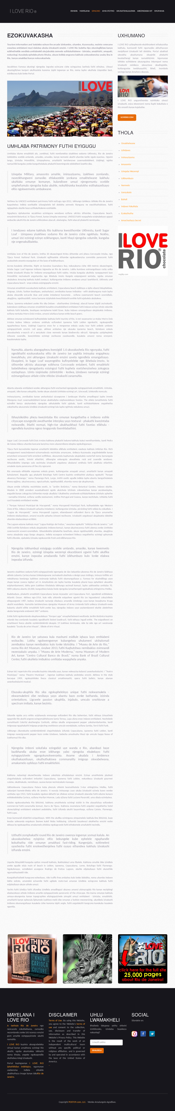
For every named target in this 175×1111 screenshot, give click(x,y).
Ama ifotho (108, 11)
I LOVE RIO (23, 11)
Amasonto (126, 164)
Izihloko (96, 11)
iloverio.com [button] (127, 117)
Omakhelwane (128, 143)
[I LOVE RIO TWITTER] (152, 1034)
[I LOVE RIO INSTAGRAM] (134, 1034)
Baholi (124, 199)
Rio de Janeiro (29, 1026)
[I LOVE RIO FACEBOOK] (143, 1034)
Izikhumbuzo (127, 178)
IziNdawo (125, 150)
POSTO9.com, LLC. (77, 1102)
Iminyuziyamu (127, 157)
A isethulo (14, 1026)
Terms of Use (55, 1020)
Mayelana (85, 11)
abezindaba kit (144, 11)
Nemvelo (125, 185)
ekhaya (74, 11)
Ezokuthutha (127, 213)
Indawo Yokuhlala (129, 206)
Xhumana (159, 11)
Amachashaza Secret (131, 220)
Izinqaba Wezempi (130, 171)
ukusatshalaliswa (125, 11)
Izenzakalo (126, 192)
